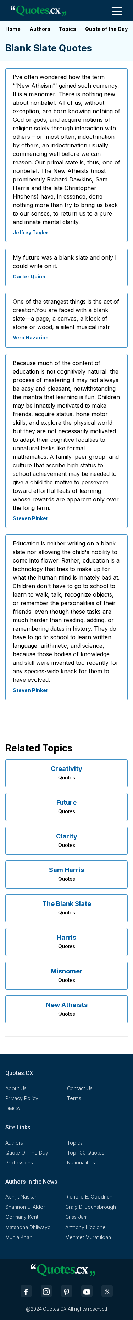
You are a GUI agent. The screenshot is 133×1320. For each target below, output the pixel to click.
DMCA (12, 1109)
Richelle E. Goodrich (88, 1197)
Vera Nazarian (31, 338)
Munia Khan (18, 1237)
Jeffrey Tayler (30, 232)
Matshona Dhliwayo (28, 1227)
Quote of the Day (106, 29)
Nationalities (81, 1162)
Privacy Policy (21, 1098)
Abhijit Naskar (21, 1197)
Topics (67, 29)
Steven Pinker (30, 518)
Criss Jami (77, 1217)
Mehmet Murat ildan (88, 1237)
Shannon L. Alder (25, 1207)
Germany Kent (21, 1217)
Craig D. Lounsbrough (90, 1207)
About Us (16, 1088)
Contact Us (80, 1088)
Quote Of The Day (26, 1153)
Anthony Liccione (85, 1227)
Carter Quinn (29, 276)
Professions (19, 1162)
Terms (74, 1098)
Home (13, 29)
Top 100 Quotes (85, 1153)
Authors (39, 29)
